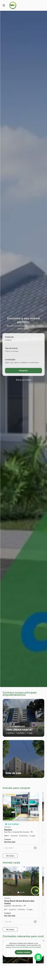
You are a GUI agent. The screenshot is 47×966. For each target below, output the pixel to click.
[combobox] (12, 340)
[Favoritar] (35, 848)
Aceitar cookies (23, 952)
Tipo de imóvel (11, 348)
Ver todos (10, 856)
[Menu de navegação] (4, 5)
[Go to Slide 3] (20, 817)
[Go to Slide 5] (23, 817)
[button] (23, 718)
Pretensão (9, 337)
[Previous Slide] (4, 718)
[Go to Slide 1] (16, 818)
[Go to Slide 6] (25, 817)
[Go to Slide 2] (18, 817)
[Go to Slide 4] (21, 817)
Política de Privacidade (32, 947)
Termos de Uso (16, 947)
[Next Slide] (42, 718)
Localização (10, 359)
